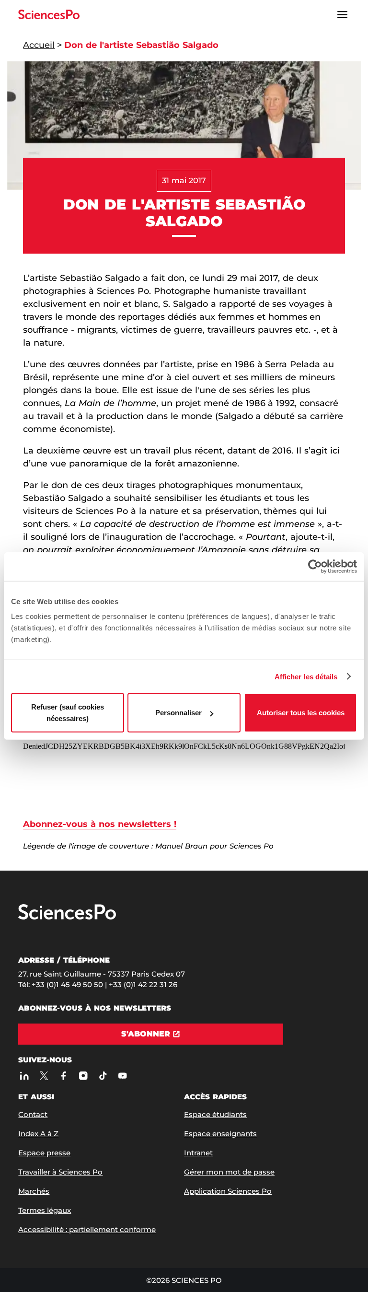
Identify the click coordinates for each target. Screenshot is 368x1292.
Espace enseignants (220, 1133)
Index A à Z (38, 1133)
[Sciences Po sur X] (44, 1076)
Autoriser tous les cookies (301, 713)
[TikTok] (103, 1076)
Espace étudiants (215, 1114)
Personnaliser (178, 713)
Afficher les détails (306, 676)
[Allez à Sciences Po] (67, 917)
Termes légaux (44, 1210)
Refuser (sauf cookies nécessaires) (67, 712)
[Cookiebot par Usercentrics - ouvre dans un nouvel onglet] (315, 566)
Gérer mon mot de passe (229, 1171)
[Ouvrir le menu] (342, 14)
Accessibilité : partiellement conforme (87, 1229)
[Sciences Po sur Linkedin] (24, 1076)
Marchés (33, 1191)
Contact (32, 1114)
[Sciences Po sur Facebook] (63, 1076)
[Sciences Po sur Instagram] (83, 1076)
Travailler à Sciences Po (60, 1171)
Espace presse (44, 1152)
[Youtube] (122, 1076)
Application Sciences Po (228, 1191)
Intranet (198, 1152)
